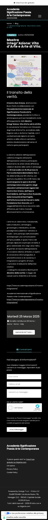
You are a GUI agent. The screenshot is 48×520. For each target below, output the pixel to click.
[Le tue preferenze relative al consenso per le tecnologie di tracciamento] (4, 518)
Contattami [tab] (25, 349)
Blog (16, 23)
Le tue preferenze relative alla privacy (26, 513)
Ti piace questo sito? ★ (20, 461)
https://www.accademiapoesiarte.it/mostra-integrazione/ (25, 287)
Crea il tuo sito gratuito (24, 3)
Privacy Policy (12, 469)
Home (9, 23)
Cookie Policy (12, 472)
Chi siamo (11, 466)
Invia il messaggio (17, 429)
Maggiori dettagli (23, 332)
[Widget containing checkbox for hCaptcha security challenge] (24, 407)
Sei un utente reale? (15, 402)
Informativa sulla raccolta (14, 517)
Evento (11, 35)
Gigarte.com (25, 506)
